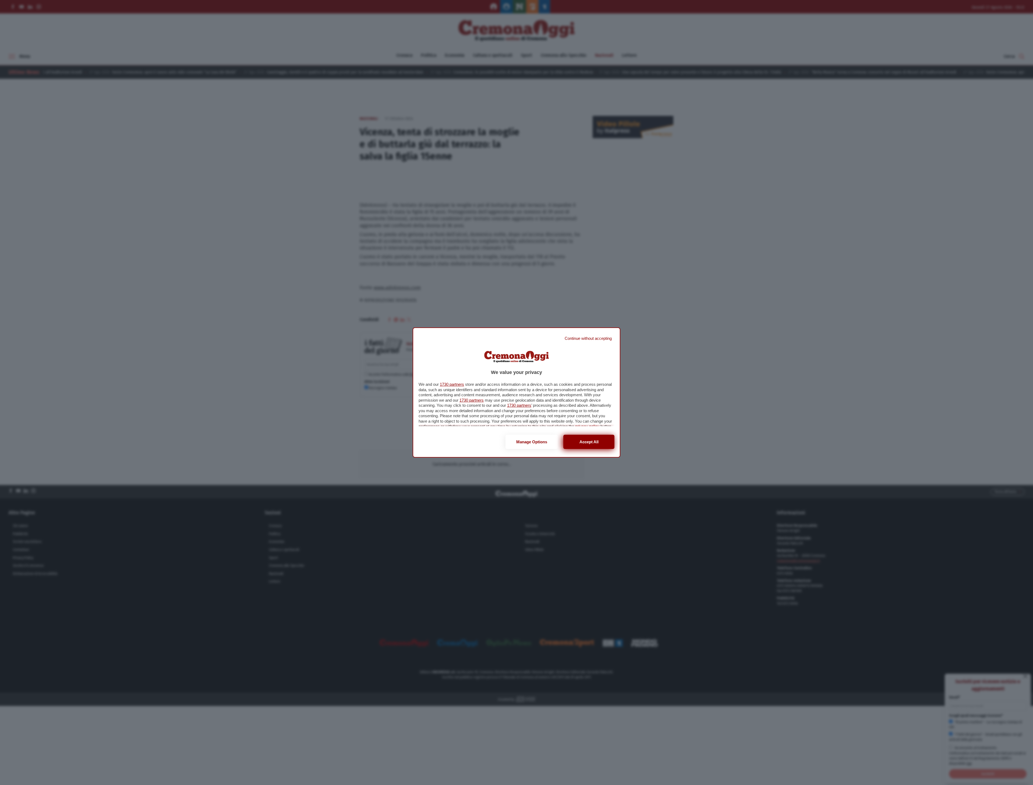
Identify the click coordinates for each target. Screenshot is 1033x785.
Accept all (589, 442)
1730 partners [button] (452, 384)
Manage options (531, 442)
